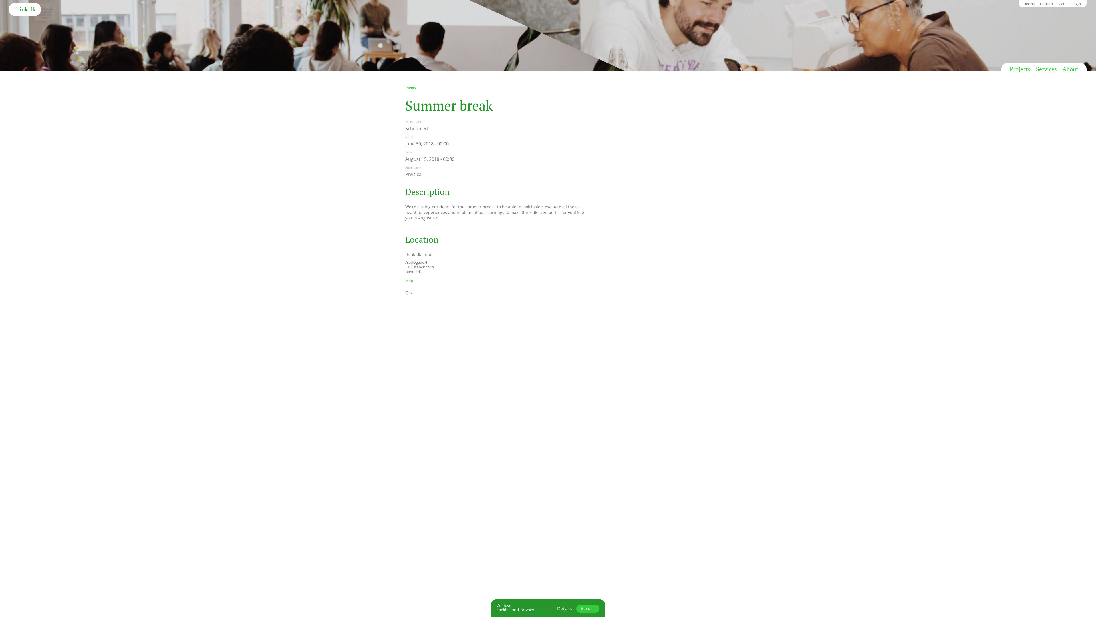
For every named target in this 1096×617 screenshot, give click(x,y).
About (1070, 69)
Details (564, 609)
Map (409, 280)
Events (410, 87)
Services (1046, 69)
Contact (1046, 3)
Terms (1029, 3)
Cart (1062, 3)
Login (1076, 3)
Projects (1020, 69)
